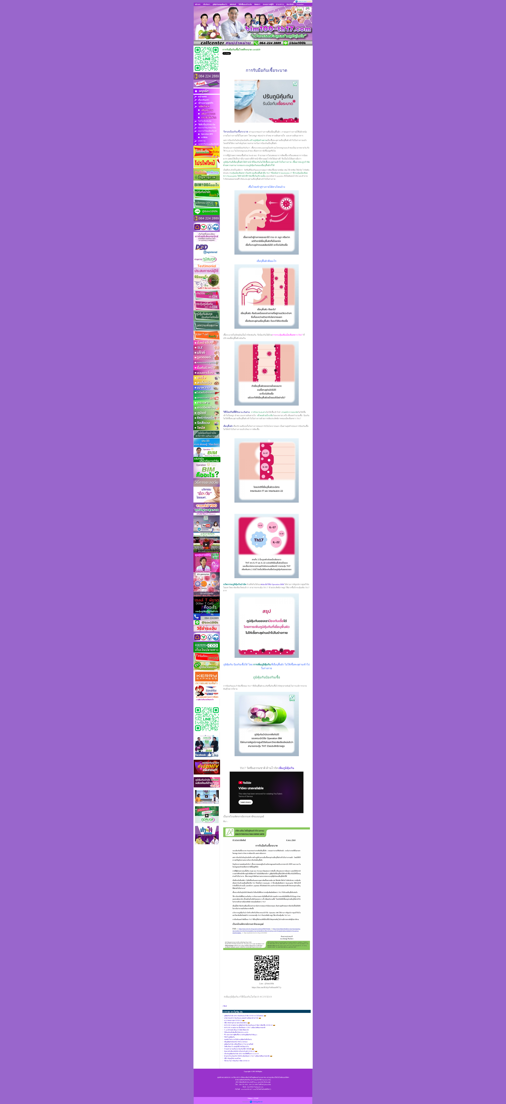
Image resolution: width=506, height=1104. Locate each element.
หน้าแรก (197, 4)
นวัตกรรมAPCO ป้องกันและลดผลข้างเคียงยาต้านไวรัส (241, 1018)
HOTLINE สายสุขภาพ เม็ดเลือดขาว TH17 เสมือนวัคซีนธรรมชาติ (244, 1027)
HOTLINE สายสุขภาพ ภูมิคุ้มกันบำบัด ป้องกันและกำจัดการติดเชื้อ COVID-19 (248, 1025)
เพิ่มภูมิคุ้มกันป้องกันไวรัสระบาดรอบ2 (236, 1042)
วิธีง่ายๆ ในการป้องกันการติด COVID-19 (236, 1061)
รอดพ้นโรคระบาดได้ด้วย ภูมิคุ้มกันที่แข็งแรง (238, 1039)
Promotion (300, 4)
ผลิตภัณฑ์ (233, 4)
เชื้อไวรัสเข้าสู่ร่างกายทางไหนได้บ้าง (235, 1023)
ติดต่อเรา (257, 4)
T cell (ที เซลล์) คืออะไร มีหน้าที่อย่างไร (236, 1030)
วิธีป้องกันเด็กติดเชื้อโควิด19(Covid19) (236, 1032)
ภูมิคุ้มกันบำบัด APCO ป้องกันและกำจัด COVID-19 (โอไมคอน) (243, 1015)
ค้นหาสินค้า (290, 4)
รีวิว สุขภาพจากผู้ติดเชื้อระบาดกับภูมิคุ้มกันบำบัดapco (240, 1034)
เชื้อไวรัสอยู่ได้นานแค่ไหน (232, 1058)
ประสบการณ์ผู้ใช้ (268, 4)
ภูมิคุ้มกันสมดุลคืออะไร (220, 4)
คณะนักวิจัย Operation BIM (272, 584)
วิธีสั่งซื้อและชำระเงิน (245, 4)
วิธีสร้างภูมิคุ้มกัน (229, 1037)
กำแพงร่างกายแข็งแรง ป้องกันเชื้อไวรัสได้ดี (237, 1049)
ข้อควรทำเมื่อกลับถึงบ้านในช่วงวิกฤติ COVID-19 (239, 1051)
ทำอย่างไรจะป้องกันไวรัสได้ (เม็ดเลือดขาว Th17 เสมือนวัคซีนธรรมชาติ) (247, 1056)
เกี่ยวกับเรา (206, 4)
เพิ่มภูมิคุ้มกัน (286, 768)
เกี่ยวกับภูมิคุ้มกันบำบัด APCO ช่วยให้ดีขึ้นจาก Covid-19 (241, 1053)
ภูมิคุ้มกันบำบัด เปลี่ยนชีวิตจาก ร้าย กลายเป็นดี (238, 1044)
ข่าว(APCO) (280, 4)
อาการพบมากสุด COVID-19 (233, 1020)
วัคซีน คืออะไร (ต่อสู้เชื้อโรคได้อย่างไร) (236, 1046)
